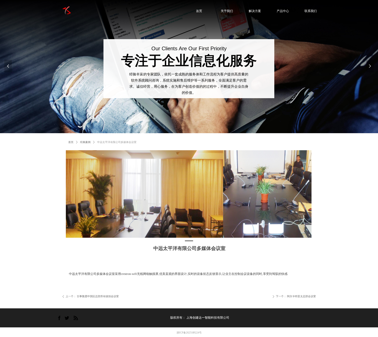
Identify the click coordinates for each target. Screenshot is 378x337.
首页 (71, 142)
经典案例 (85, 142)
